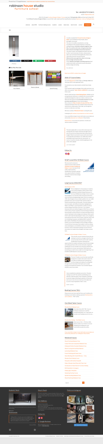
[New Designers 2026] (67, 191)
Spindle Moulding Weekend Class (73, 375)
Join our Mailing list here (88, 19)
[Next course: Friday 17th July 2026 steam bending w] (89, 400)
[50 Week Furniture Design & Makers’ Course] (67, 239)
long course (72, 80)
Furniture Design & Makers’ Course (56, 17)
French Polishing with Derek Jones (73, 353)
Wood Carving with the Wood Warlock (74, 348)
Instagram (87, 24)
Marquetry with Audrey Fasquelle (73, 360)
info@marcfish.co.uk (89, 14)
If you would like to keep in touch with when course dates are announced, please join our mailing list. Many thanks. (79, 332)
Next (35, 430)
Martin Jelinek (35, 87)
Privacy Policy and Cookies (89, 436)
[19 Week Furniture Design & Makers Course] (67, 259)
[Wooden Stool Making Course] (69, 313)
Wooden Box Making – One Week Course (75, 320)
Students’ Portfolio (59, 436)
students (54, 24)
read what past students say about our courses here (41, 1)
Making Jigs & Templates (71, 370)
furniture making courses (45, 24)
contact (80, 24)
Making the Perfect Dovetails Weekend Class (75, 346)
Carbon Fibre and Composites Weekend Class (76, 343)
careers (60, 24)
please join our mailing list (77, 117)
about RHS (34, 24)
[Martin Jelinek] (35, 71)
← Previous (13, 63)
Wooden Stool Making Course (72, 307)
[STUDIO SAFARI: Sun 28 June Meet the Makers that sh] (80, 409)
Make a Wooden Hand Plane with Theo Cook (75, 363)
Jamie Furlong (53, 88)
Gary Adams (16, 88)
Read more (78, 19)
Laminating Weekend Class (71, 351)
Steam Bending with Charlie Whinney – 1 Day (76, 355)
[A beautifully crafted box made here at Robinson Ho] (89, 409)
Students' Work (14, 390)
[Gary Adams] (17, 71)
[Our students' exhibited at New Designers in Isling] (71, 400)
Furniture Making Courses (50, 436)
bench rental (74, 24)
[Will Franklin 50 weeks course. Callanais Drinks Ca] (80, 400)
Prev (10, 430)
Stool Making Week (81, 94)
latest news (66, 24)
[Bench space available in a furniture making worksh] (71, 409)
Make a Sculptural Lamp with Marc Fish (82, 103)
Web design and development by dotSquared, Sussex (73, 436)
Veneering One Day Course (71, 373)
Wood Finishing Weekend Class (72, 341)
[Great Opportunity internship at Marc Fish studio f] (71, 418)
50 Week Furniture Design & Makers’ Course (75, 234)
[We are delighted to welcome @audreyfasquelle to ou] (89, 418)
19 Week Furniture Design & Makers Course (75, 255)
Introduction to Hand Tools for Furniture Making (76, 365)
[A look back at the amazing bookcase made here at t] (80, 418)
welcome (28, 24)
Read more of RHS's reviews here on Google (75, 73)
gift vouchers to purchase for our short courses (81, 113)
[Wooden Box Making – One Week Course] (69, 325)
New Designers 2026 (70, 186)
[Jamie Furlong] (53, 71)
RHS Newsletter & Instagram (72, 368)
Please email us (68, 120)
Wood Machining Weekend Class (73, 378)
